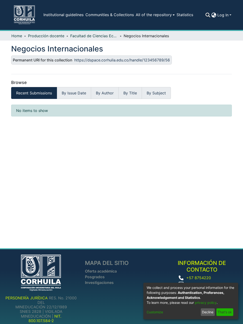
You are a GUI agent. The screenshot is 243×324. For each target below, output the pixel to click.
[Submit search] (208, 15)
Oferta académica (101, 271)
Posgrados (95, 276)
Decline (207, 312)
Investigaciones (99, 282)
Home (16, 35)
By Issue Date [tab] (74, 93)
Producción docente (46, 35)
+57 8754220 (198, 277)
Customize (155, 312)
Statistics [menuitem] (185, 14)
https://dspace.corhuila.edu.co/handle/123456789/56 (122, 60)
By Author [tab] (105, 93)
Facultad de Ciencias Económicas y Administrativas (94, 35)
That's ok (225, 312)
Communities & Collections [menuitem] (109, 14)
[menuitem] (154, 14)
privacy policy (206, 303)
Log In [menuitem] (223, 15)
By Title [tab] (130, 93)
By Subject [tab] (156, 93)
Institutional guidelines (63, 14)
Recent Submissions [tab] (34, 93)
